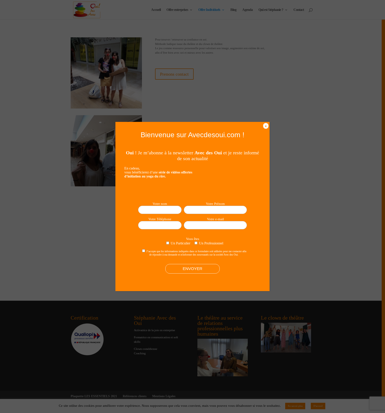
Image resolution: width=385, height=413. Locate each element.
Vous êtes (192, 239)
